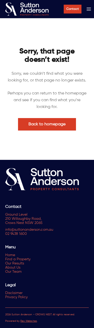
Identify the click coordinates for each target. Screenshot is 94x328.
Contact (72, 9)
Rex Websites (28, 321)
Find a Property (18, 259)
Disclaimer (13, 293)
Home (10, 255)
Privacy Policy (16, 297)
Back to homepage (47, 124)
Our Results (14, 263)
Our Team (13, 272)
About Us (12, 267)
